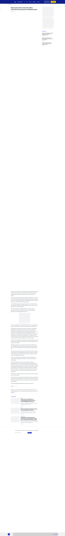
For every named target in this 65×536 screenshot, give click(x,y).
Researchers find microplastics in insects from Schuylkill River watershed (29, 409)
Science (22, 407)
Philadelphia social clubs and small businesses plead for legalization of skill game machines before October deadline (29, 418)
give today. (12, 392)
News (15, 1)
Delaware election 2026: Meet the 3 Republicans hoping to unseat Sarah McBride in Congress (46, 43)
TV (24, 1)
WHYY (10, 2)
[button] (9, 534)
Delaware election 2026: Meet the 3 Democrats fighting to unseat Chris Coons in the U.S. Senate (47, 38)
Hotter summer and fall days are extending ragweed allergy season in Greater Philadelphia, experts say (28, 400)
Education (34, 1)
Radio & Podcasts (20, 1)
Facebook (14, 386)
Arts (27, 1)
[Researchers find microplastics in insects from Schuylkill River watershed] (15, 411)
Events (30, 1)
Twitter (16, 386)
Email (17, 386)
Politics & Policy (23, 416)
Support (38, 1)
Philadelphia (9, 4)
